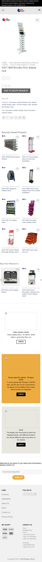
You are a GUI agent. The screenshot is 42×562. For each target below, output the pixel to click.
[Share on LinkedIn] (24, 118)
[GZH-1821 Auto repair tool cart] (31, 237)
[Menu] (3, 10)
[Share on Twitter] (12, 118)
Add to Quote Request (16, 91)
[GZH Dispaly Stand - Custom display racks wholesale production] (21, 10)
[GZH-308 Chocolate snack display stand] (31, 207)
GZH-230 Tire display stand (9, 221)
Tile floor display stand (22, 65)
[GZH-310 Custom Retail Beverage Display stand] (11, 237)
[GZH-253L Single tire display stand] (11, 176)
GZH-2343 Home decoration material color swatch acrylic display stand (31, 293)
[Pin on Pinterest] (20, 118)
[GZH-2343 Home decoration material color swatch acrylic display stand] (31, 277)
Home (4, 63)
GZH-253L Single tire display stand (9, 190)
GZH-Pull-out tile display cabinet (9, 291)
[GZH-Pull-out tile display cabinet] (10, 277)
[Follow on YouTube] (35, 494)
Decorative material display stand (20, 102)
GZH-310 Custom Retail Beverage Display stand (10, 251)
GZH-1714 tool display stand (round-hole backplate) (30, 159)
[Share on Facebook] (8, 118)
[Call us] (31, 494)
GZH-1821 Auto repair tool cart (30, 251)
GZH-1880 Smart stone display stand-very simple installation (31, 190)
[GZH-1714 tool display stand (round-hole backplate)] (31, 144)
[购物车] (39, 10)
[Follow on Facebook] (24, 494)
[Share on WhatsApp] (4, 118)
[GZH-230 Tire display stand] (11, 207)
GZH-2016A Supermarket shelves (11, 158)
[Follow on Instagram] (28, 494)
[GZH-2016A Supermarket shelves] (11, 144)
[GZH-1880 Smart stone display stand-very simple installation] (31, 176)
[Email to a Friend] (16, 118)
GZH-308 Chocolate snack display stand (29, 221)
